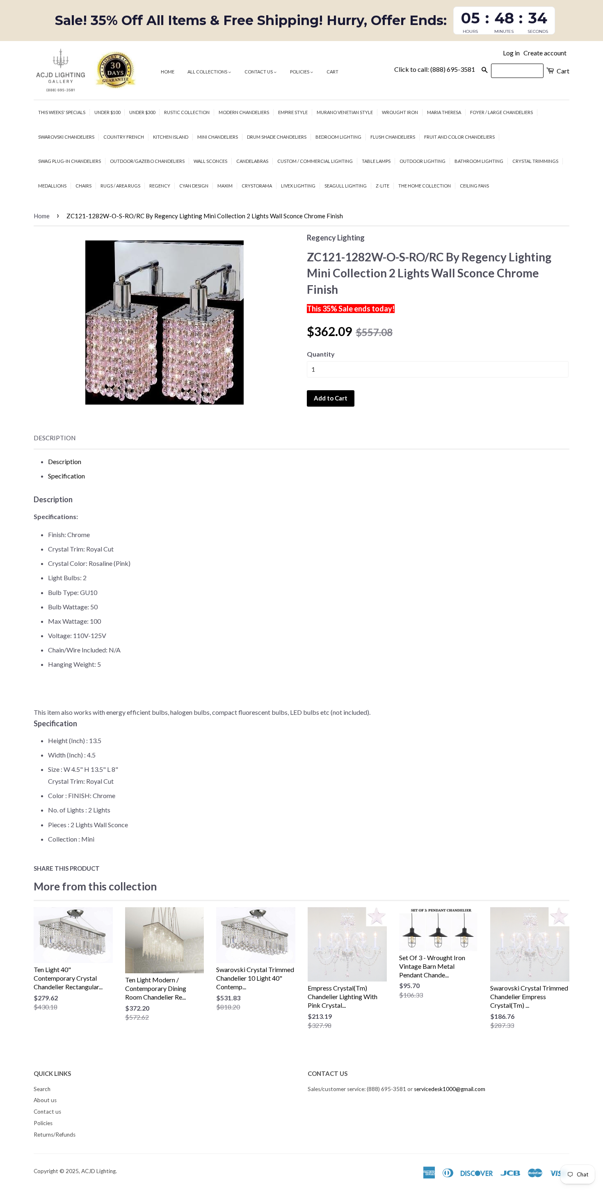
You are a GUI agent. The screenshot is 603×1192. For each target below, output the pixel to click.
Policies (300, 71)
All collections (207, 71)
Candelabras (252, 161)
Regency (159, 185)
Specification (66, 476)
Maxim (225, 185)
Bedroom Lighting (338, 137)
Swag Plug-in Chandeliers (69, 161)
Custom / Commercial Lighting (315, 161)
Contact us (259, 71)
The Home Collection (424, 185)
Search (42, 1089)
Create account (544, 53)
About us (45, 1100)
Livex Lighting (298, 185)
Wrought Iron (400, 112)
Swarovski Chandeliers (66, 137)
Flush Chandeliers (392, 137)
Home (167, 71)
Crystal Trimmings (535, 161)
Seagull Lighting (345, 185)
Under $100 (107, 112)
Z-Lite (382, 185)
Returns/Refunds (54, 1134)
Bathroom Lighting (479, 161)
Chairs (83, 185)
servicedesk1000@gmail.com (449, 1089)
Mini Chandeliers (217, 137)
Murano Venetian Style (345, 112)
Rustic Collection (187, 112)
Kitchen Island (170, 137)
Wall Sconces (210, 161)
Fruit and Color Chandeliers (459, 137)
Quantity (321, 354)
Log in (511, 53)
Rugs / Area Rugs (120, 185)
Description (54, 438)
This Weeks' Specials (61, 112)
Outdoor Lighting (422, 161)
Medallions (52, 185)
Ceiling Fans (474, 185)
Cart (332, 71)
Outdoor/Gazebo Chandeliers (147, 161)
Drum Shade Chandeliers (276, 137)
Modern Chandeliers (244, 112)
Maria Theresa (444, 112)
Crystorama (257, 185)
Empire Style (293, 112)
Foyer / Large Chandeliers (501, 112)
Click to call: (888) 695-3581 (434, 69)
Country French (123, 137)
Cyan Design (193, 185)
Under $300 (142, 112)
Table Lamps (376, 161)
